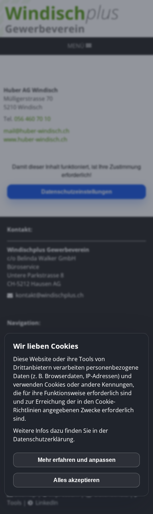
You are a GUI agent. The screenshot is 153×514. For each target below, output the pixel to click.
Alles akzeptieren (76, 480)
